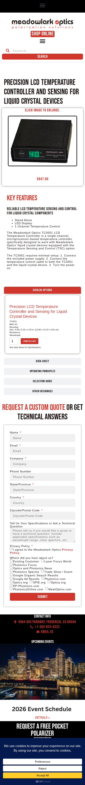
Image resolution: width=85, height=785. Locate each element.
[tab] (42, 290)
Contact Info (42, 616)
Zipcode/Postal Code (25, 510)
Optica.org (58, 582)
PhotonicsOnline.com (28, 589)
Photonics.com (55, 578)
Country (16, 497)
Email (14, 445)
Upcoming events (42, 641)
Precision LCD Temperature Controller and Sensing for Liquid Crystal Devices (38, 311)
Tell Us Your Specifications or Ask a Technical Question (42, 525)
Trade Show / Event (58, 571)
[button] (42, 5)
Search (42, 56)
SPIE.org (39, 582)
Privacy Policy (20, 546)
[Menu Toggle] (42, 41)
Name (14, 432)
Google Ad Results (26, 578)
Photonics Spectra (26, 571)
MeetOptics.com (60, 589)
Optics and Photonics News (32, 568)
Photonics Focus (25, 564)
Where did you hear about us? (31, 557)
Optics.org (20, 582)
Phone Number (20, 471)
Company (17, 458)
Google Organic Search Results (35, 575)
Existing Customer (26, 561)
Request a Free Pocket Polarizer (42, 730)
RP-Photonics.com (26, 585)
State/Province (21, 484)
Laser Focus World (57, 561)
